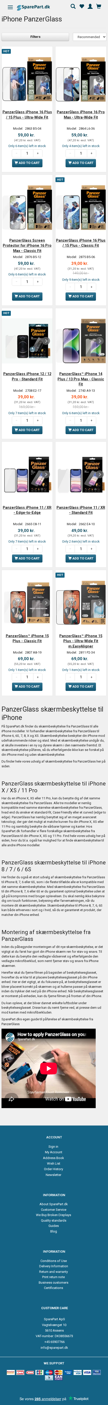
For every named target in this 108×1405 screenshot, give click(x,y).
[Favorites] (82, 5)
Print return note (53, 1277)
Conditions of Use (53, 1261)
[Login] (90, 5)
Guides (53, 1226)
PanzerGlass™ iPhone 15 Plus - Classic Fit (27, 638)
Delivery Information (53, 1266)
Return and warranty (53, 1272)
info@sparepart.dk (54, 1348)
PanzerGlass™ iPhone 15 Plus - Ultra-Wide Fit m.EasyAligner (80, 641)
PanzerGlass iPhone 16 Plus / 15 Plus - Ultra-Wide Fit (27, 114)
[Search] (73, 5)
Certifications (53, 1288)
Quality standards (53, 1220)
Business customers (53, 1282)
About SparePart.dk (53, 1204)
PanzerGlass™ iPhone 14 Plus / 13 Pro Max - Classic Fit (81, 379)
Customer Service (53, 1210)
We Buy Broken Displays (53, 1215)
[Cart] (99, 5)
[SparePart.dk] (38, 7)
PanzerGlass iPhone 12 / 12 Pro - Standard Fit (27, 376)
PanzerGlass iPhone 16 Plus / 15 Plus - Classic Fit (80, 242)
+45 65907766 (54, 1342)
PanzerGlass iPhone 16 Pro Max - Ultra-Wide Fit (81, 114)
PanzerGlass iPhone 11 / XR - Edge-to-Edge (27, 510)
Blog (53, 1231)
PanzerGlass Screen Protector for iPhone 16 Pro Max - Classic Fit (27, 245)
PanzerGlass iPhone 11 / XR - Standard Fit (81, 510)
